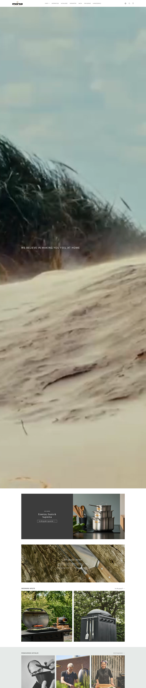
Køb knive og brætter (63, 568)
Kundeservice (97, 3)
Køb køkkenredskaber (80, 568)
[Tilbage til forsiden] (17, 3)
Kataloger (64, 3)
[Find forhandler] (133, 3)
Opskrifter (73, 3)
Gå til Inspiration (118, 653)
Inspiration (55, 3)
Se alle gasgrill (119, 588)
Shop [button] (46, 3)
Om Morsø (87, 3)
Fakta (80, 3)
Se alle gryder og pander (46, 521)
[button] (125, 3)
